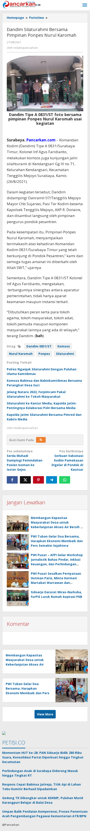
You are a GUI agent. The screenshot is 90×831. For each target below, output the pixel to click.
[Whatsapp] (64, 480)
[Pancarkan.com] (22, 4)
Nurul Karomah (21, 354)
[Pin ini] (38, 480)
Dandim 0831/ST (39, 346)
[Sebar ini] (12, 480)
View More (45, 714)
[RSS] (41, 440)
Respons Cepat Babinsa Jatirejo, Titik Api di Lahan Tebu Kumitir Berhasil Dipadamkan (41, 786)
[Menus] (85, 5)
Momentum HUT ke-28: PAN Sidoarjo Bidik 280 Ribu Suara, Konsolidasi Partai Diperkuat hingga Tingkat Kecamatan (42, 757)
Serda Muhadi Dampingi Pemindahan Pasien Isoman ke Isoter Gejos (24, 460)
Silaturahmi (65, 354)
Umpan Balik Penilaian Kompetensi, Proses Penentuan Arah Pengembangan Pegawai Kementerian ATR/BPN (45, 813)
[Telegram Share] (51, 480)
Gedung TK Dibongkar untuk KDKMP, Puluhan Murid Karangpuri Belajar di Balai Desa (42, 800)
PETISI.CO (13, 742)
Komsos (63, 346)
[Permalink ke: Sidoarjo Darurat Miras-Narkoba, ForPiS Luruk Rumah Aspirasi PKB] (18, 598)
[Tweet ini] (25, 480)
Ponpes (44, 354)
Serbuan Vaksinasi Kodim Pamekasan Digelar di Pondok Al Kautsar (67, 460)
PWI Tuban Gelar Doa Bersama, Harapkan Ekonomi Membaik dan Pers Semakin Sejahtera (57, 541)
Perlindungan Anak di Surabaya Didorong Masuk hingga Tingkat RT (40, 773)
